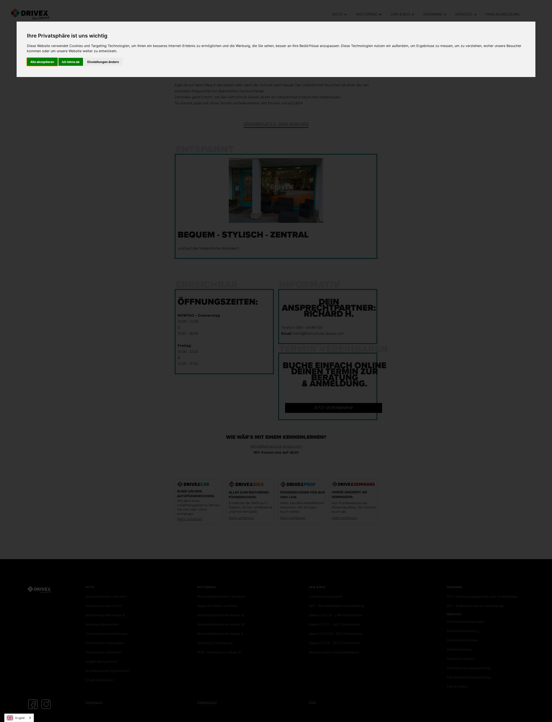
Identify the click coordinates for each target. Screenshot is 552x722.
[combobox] (19, 718)
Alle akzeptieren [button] (42, 62)
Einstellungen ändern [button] (103, 62)
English (20, 718)
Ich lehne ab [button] (71, 62)
